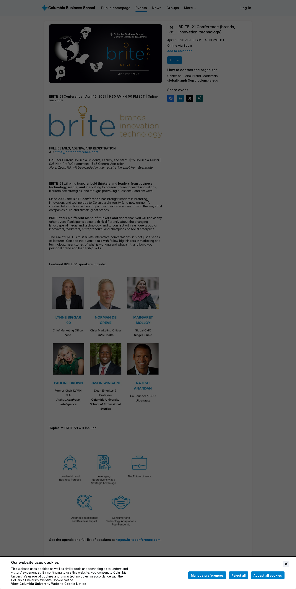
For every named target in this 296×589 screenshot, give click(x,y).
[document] (148, 572)
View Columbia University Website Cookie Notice (48, 584)
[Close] (286, 564)
